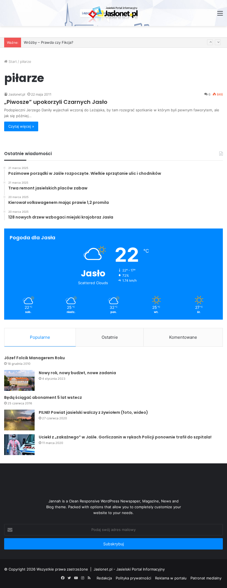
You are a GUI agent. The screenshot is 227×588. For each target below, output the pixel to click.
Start (12, 61)
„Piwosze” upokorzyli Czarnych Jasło (55, 102)
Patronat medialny (205, 578)
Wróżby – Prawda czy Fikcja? (48, 42)
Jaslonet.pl (16, 94)
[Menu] (220, 15)
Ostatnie (110, 337)
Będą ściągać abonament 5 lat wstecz (43, 397)
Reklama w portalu (171, 578)
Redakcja (104, 578)
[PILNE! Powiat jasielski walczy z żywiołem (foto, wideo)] (19, 420)
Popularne (40, 337)
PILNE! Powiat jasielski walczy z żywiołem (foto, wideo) (93, 412)
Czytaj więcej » (21, 126)
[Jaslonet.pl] (113, 13)
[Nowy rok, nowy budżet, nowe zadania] (19, 380)
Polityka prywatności (133, 578)
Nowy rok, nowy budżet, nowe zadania (77, 373)
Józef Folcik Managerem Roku (34, 358)
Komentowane (183, 337)
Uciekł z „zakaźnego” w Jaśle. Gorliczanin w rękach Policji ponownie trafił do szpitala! (125, 437)
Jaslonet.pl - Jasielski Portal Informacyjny (129, 569)
